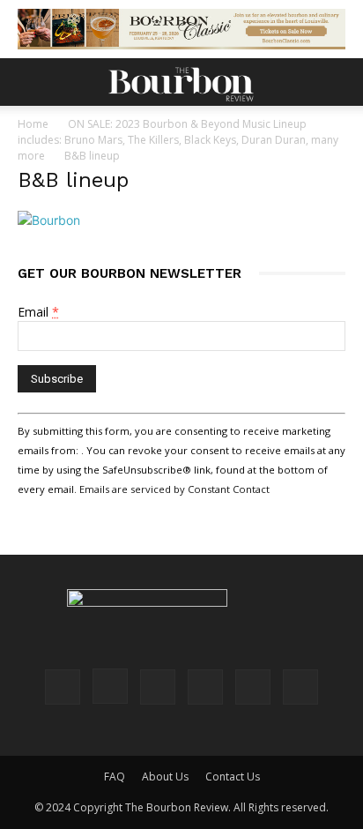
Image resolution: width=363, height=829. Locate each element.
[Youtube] (300, 687)
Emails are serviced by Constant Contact (174, 489)
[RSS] (205, 687)
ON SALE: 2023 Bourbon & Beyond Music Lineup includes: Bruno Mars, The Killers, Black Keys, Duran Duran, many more (178, 139)
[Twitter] (252, 687)
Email (38, 311)
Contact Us (232, 776)
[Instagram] (110, 686)
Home (33, 123)
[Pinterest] (157, 687)
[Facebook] (62, 687)
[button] (30, 82)
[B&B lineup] (49, 220)
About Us (165, 776)
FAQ (114, 776)
